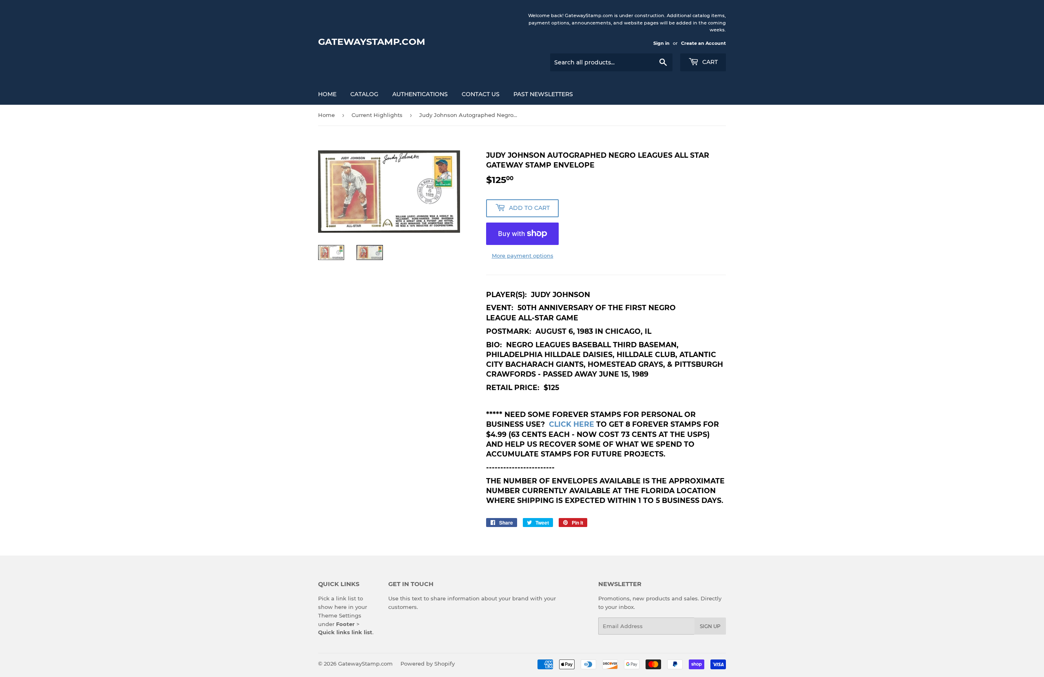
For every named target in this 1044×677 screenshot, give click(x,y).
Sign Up (710, 626)
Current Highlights (377, 115)
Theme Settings (339, 615)
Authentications (420, 94)
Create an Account (703, 43)
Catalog (364, 94)
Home (327, 94)
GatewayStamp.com (371, 41)
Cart (709, 62)
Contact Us (481, 94)
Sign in (661, 43)
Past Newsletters (543, 94)
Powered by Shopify (427, 663)
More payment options (522, 255)
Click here (571, 424)
